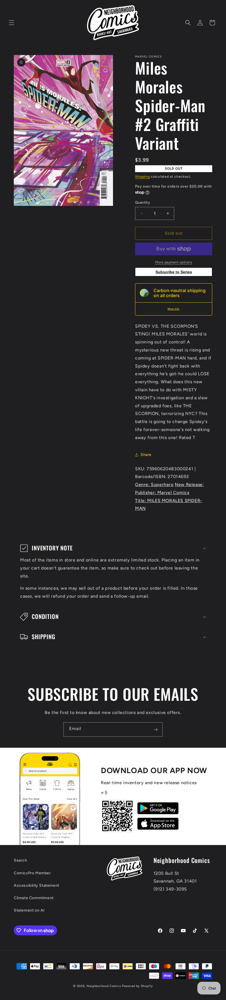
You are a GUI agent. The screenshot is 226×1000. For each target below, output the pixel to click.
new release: (189, 484)
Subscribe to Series (173, 272)
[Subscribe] (155, 729)
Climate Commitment (34, 898)
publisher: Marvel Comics (162, 492)
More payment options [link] (173, 262)
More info (173, 308)
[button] (12, 23)
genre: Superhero (154, 484)
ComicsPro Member (32, 873)
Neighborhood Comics (104, 986)
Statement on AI (29, 910)
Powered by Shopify (137, 986)
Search (20, 860)
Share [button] (146, 454)
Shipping (142, 177)
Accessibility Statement (36, 885)
